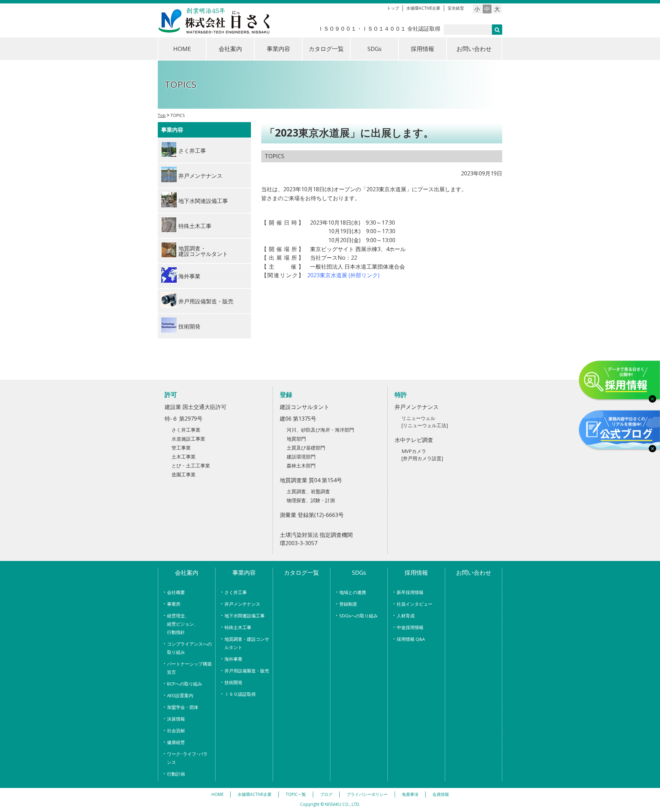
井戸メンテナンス (242, 604)
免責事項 (410, 794)
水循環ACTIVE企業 (423, 8)
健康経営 (176, 742)
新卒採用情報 (410, 592)
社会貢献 (176, 730)
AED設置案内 (180, 695)
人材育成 (406, 616)
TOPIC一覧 (296, 794)
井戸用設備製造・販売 (246, 671)
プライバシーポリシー (367, 794)
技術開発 (233, 682)
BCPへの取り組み (184, 684)
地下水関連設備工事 (244, 616)
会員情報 (440, 794)
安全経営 (456, 8)
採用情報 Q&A (411, 639)
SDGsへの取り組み (358, 616)
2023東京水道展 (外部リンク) (343, 275)
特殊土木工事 (237, 627)
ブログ (326, 794)
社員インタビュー (414, 604)
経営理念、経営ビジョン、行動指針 (182, 624)
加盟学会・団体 (182, 707)
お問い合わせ (474, 49)
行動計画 (176, 774)
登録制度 (348, 604)
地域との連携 (352, 592)
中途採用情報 (410, 627)
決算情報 (176, 719)
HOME (182, 49)
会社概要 (176, 592)
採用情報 (422, 49)
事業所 (173, 604)
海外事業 (233, 659)
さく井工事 (235, 592)
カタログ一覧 (326, 49)
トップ (393, 8)
